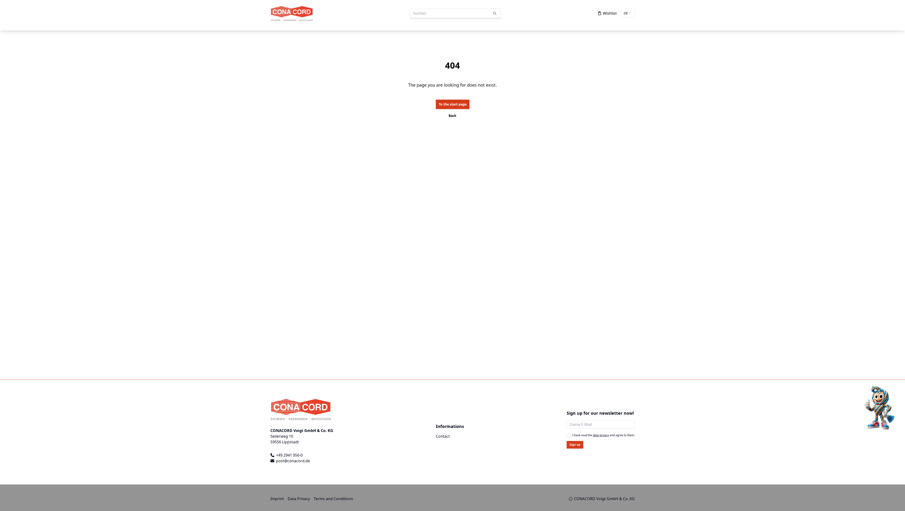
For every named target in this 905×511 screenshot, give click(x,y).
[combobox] (628, 13)
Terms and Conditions (333, 498)
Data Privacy (299, 498)
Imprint (277, 498)
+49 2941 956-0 (289, 455)
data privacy (601, 435)
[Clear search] (494, 13)
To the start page (453, 104)
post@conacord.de (293, 460)
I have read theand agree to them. (603, 435)
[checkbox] (568, 435)
